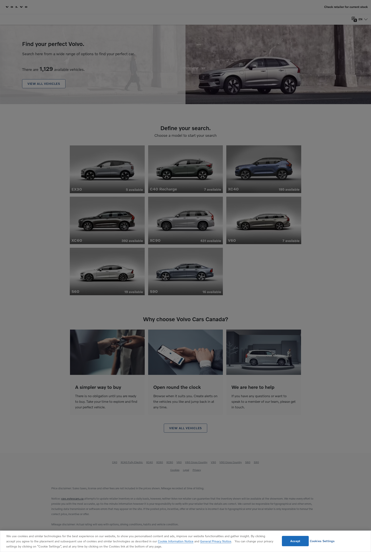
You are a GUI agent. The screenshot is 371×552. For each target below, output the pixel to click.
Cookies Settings (322, 541)
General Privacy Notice (215, 541)
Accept (295, 541)
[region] (185, 541)
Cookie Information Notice (175, 541)
